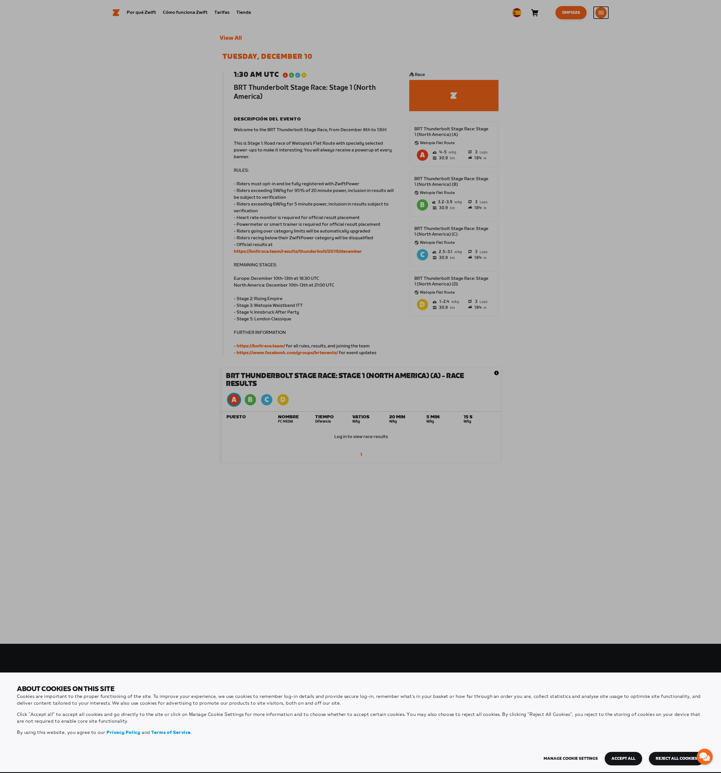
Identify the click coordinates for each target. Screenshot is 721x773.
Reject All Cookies (676, 759)
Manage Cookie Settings (571, 758)
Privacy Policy (123, 732)
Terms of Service (171, 732)
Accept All (623, 759)
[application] (704, 756)
